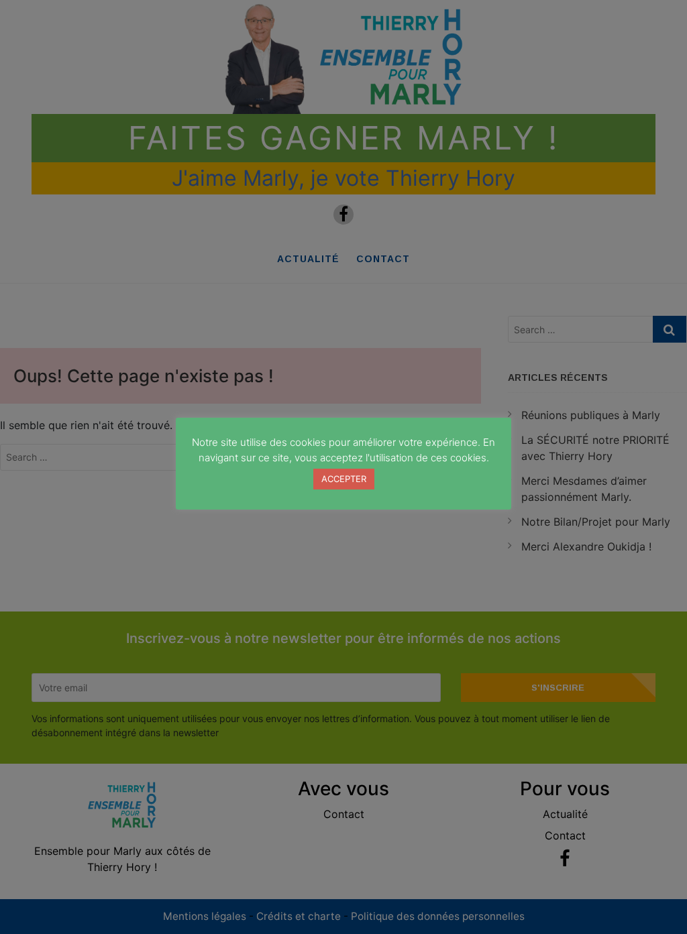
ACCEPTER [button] (343, 478)
